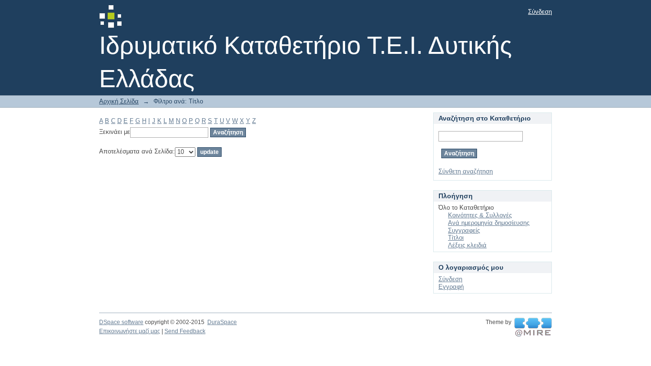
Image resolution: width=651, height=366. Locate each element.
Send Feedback (184, 331)
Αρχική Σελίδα (119, 101)
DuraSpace (222, 322)
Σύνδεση (540, 11)
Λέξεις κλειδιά (467, 245)
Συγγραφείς (464, 230)
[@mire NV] (533, 327)
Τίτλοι (456, 237)
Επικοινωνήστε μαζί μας (129, 331)
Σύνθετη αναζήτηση (465, 171)
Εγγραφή (451, 286)
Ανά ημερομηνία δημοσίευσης (488, 222)
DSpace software (121, 322)
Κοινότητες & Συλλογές (480, 215)
